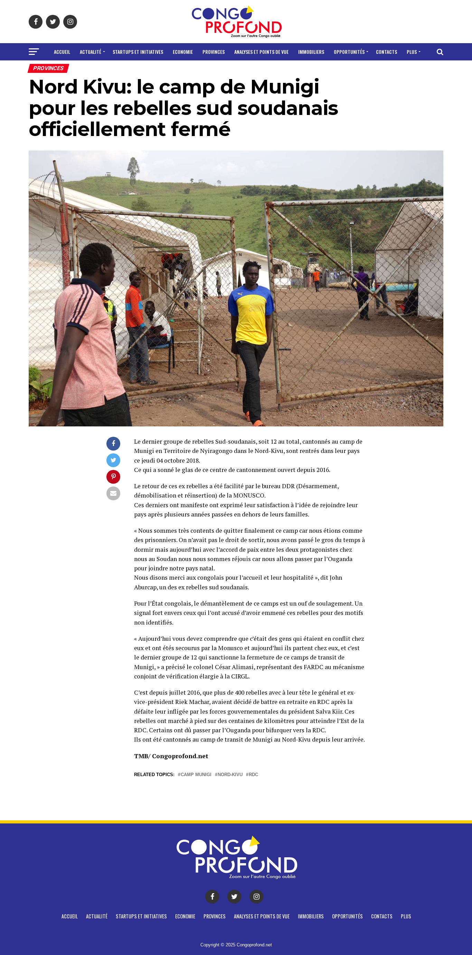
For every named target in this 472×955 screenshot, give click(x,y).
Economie (183, 51)
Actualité (90, 51)
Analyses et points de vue (261, 51)
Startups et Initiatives (138, 51)
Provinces (213, 51)
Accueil (62, 51)
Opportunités (349, 51)
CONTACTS (386, 51)
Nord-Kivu (230, 775)
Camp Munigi (196, 775)
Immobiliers (311, 51)
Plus (412, 51)
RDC (253, 775)
